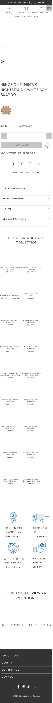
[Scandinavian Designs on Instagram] (29, 687)
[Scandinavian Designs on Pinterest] (23, 687)
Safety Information (13, 199)
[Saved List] (41, 8)
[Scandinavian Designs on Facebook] (18, 687)
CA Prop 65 (9, 209)
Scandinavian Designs (30, 696)
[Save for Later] (47, 145)
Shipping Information (14, 219)
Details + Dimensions (14, 189)
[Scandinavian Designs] (26, 8)
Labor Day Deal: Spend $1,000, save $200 (26, 3)
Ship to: (4, 126)
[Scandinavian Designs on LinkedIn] (34, 687)
